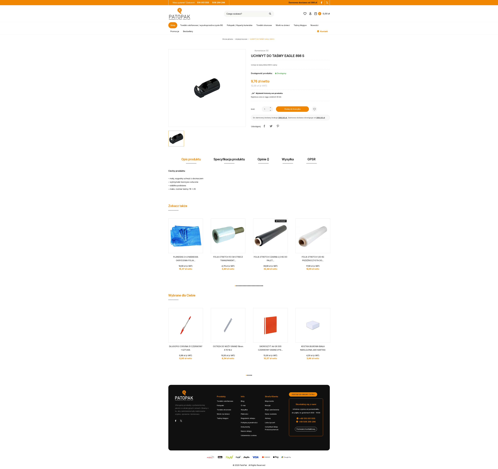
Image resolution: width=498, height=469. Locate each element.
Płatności (244, 414)
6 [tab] (241, 285)
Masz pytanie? (191, 2)
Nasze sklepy (246, 431)
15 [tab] (253, 285)
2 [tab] (236, 285)
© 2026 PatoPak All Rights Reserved (249, 465)
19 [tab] (258, 285)
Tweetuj (271, 126)
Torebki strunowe (264, 25)
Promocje (174, 31)
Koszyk (268, 405)
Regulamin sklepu (248, 418)
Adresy (268, 418)
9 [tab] (245, 285)
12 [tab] (249, 285)
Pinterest (277, 126)
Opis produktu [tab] (191, 159)
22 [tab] (262, 285)
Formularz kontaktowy (306, 429)
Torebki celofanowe (225, 401)
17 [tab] (256, 285)
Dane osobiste (271, 414)
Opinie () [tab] (263, 159)
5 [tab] (240, 285)
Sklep (172, 25)
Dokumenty (245, 427)
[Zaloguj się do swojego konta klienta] (310, 14)
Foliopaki (220, 405)
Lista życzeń (270, 422)
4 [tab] (239, 285)
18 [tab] (257, 285)
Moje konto (269, 401)
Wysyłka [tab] (288, 159)
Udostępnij (264, 126)
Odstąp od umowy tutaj (303, 394)
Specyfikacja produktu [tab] (229, 159)
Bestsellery (188, 31)
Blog (242, 401)
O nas (243, 405)
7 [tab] (243, 285)
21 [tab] (261, 285)
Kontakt (324, 31)
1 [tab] (235, 285)
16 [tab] (254, 285)
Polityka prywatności (249, 422)
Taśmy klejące (300, 25)
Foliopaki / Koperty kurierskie (239, 25)
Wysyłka (244, 410)
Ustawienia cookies (249, 435)
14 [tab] (252, 285)
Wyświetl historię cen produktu (267, 93)
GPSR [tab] (311, 159)
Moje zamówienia (272, 410)
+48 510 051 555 (307, 418)
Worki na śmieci (283, 25)
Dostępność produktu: (261, 73)
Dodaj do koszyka (292, 109)
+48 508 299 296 (307, 421)
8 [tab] (244, 285)
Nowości (314, 25)
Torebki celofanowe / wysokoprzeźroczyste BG (201, 25)
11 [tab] (248, 285)
